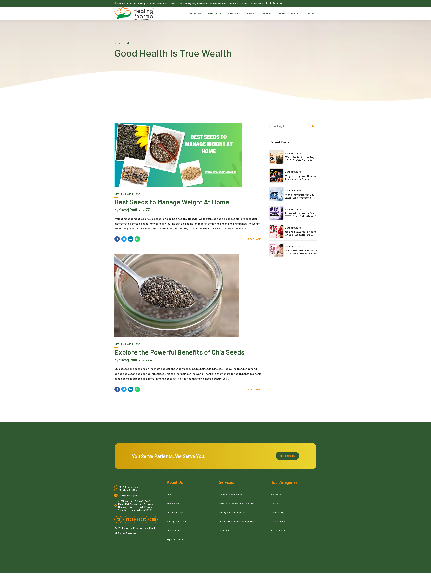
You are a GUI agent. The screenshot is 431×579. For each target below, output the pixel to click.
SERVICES (234, 13)
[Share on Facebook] (117, 239)
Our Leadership (175, 512)
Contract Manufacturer (231, 494)
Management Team (177, 521)
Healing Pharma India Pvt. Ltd (141, 528)
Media (250, 13)
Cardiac (275, 503)
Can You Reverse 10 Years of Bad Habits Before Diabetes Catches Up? (300, 234)
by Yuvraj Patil (125, 209)
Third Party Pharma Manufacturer (236, 503)
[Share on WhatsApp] (137, 239)
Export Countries (176, 539)
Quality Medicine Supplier (232, 512)
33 (148, 209)
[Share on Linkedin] (130, 239)
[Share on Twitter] (124, 239)
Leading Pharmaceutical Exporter (236, 521)
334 (149, 360)
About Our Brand (175, 530)
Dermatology (278, 521)
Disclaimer (224, 530)
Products (214, 13)
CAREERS (266, 13)
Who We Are (173, 503)
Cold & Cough (278, 512)
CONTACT (311, 13)
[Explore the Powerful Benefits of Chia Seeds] (188, 295)
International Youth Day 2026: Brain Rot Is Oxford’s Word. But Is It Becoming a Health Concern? (301, 218)
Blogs (170, 494)
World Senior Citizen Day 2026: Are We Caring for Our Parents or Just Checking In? (300, 162)
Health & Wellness (127, 194)
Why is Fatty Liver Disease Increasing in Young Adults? (301, 178)
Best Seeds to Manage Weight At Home (171, 202)
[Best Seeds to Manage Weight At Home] (188, 155)
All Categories (278, 530)
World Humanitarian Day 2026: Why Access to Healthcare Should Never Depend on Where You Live (301, 199)
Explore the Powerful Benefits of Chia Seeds (179, 352)
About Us (195, 13)
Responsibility (288, 13)
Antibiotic (276, 494)
